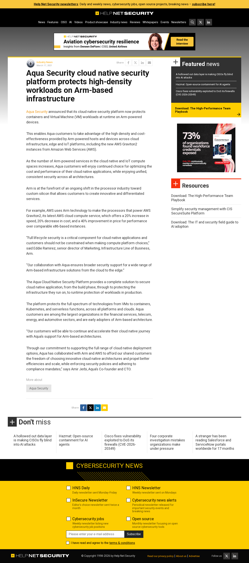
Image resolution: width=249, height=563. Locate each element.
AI (70, 22)
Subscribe (134, 534)
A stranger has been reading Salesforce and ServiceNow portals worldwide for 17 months (215, 442)
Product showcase (96, 22)
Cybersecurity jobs (88, 518)
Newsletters (178, 22)
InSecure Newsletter (90, 500)
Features (52, 22)
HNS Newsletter (146, 488)
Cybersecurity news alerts (154, 500)
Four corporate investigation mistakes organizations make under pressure (167, 442)
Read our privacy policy (160, 556)
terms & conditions (122, 543)
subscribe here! (203, 4)
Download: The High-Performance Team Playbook (203, 110)
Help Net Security (124, 555)
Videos (78, 22)
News (41, 22)
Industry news (118, 22)
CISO (64, 22)
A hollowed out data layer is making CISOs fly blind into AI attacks (33, 440)
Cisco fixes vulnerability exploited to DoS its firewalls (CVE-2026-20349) (122, 442)
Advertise (194, 556)
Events (165, 22)
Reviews (135, 22)
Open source (143, 518)
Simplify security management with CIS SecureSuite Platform (201, 211)
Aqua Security (37, 112)
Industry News (45, 62)
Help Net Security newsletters (56, 4)
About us (181, 556)
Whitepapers (150, 22)
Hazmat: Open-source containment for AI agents (203, 84)
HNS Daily (81, 488)
